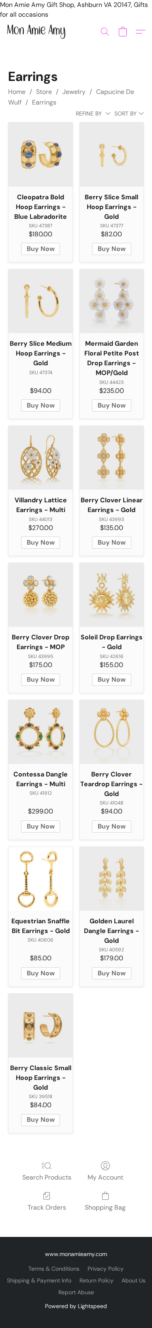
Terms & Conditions (53, 1268)
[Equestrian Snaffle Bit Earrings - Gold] (40, 879)
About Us (134, 1280)
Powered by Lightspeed (76, 1306)
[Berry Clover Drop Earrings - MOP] (40, 595)
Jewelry (74, 91)
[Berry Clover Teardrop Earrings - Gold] (111, 732)
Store (44, 91)
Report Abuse (76, 1292)
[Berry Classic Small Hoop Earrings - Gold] (40, 1026)
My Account (105, 1177)
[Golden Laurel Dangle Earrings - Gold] (111, 879)
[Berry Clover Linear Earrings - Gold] (111, 458)
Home (17, 91)
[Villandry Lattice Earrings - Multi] (40, 458)
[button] (37, 32)
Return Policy (96, 1280)
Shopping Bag (105, 1207)
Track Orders (47, 1207)
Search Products (46, 1177)
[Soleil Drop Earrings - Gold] (111, 595)
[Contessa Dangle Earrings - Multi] (40, 732)
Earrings (44, 102)
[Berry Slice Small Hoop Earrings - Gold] (111, 154)
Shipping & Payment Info (39, 1280)
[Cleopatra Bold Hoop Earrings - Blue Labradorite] (40, 154)
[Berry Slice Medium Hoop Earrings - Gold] (40, 301)
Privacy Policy (106, 1268)
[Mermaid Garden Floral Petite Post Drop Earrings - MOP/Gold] (111, 301)
